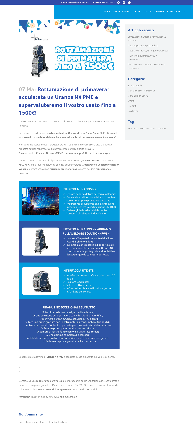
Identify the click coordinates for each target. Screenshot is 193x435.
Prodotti (132, 106)
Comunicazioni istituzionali (141, 90)
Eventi (131, 101)
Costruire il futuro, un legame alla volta (148, 50)
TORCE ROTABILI (148, 129)
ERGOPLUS (133, 129)
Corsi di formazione (138, 95)
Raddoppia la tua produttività (143, 45)
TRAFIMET (163, 129)
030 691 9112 (105, 2)
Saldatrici (133, 111)
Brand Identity (135, 85)
